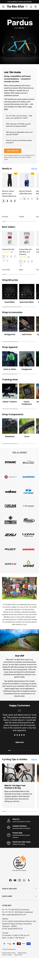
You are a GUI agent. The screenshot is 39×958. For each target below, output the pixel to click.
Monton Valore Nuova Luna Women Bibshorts (9, 193)
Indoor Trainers (10, 401)
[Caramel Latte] (20, 265)
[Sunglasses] (27, 359)
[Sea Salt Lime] (28, 261)
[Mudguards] (9, 324)
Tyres (26, 436)
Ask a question (13, 151)
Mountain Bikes (27, 302)
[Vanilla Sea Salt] (32, 261)
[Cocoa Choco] (7, 256)
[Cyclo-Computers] (27, 391)
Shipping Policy (22, 953)
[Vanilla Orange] (7, 260)
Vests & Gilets (9, 369)
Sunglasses (26, 369)
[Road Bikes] (9, 291)
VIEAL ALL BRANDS (19, 452)
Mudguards (9, 334)
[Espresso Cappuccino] (11, 256)
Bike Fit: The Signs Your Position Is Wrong (15, 786)
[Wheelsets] (9, 426)
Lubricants (27, 334)
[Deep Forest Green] (11, 200)
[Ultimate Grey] (32, 198)
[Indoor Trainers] (9, 391)
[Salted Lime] (15, 256)
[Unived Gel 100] (9, 238)
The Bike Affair (11, 949)
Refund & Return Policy (8, 953)
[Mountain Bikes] (27, 291)
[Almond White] (20, 198)
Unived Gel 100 (8, 249)
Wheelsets (10, 436)
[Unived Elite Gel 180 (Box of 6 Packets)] (27, 238)
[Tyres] (27, 426)
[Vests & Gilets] (9, 359)
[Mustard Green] (28, 198)
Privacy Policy (18, 955)
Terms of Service (7, 955)
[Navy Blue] (15, 200)
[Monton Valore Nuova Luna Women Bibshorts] (9, 180)
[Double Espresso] (24, 261)
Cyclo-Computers (27, 402)
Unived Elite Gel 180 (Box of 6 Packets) (25, 251)
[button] (35, 6)
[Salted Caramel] (3, 260)
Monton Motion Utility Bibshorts (25, 192)
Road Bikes (10, 302)
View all (34, 169)
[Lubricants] (27, 324)
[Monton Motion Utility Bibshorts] (27, 180)
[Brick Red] (7, 200)
